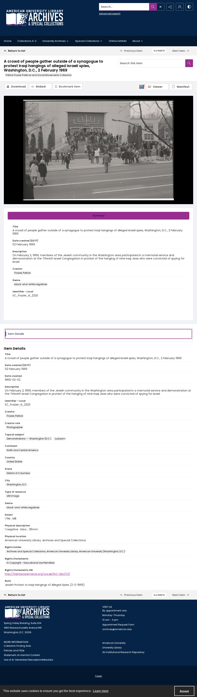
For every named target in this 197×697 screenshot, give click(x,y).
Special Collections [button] (87, 41)
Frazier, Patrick (22, 272)
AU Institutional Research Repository (123, 652)
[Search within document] (189, 63)
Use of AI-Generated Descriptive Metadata (28, 659)
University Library (112, 647)
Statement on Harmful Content (22, 655)
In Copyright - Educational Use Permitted (30, 562)
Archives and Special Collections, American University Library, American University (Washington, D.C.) (66, 551)
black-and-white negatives (30, 284)
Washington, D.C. (17, 484)
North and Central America (22, 450)
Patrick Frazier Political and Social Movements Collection (39, 75)
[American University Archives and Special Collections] (27, 612)
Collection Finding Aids (17, 645)
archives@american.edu (117, 629)
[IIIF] (142, 86)
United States (14, 461)
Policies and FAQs (14, 650)
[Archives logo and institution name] (34, 18)
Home (8, 41)
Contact (98, 676)
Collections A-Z (27, 41)
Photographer (15, 427)
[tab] (98, 215)
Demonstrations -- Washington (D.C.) (29, 438)
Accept (184, 691)
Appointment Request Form (118, 624)
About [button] (136, 41)
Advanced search (109, 13)
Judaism (59, 438)
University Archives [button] (54, 41)
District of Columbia (18, 473)
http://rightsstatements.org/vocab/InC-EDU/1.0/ (37, 574)
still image (13, 495)
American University (114, 643)
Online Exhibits (118, 41)
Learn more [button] (101, 691)
